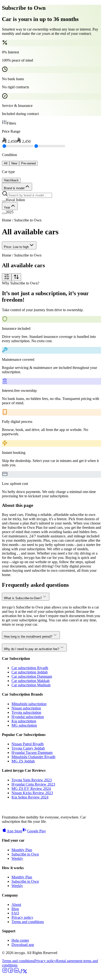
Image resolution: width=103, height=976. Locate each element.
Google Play (36, 831)
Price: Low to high (16, 247)
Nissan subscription (26, 708)
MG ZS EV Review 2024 (31, 789)
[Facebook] (10, 972)
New (14, 163)
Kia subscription (23, 721)
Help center (20, 940)
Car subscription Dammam (31, 676)
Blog (15, 909)
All (5, 163)
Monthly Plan (21, 850)
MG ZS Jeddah (23, 761)
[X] (25, 972)
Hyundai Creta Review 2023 (33, 784)
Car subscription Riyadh (29, 668)
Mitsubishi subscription (28, 704)
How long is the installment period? (28, 636)
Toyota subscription (26, 712)
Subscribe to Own (25, 854)
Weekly (17, 858)
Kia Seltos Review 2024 (29, 797)
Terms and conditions (27, 922)
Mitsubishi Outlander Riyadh (33, 757)
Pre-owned (28, 163)
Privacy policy (22, 917)
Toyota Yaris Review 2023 (31, 780)
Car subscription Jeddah (29, 672)
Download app (22, 945)
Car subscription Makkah (30, 681)
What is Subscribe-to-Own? (23, 598)
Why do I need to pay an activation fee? (31, 649)
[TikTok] (21, 972)
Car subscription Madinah (31, 685)
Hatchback (11, 180)
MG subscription (24, 725)
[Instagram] (5, 972)
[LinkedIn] (16, 972)
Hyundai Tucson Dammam (31, 752)
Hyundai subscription (27, 717)
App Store (14, 831)
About (16, 905)
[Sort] (16, 277)
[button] (51, 200)
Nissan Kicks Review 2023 (32, 793)
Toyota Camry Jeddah (28, 748)
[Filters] (6, 277)
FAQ (15, 913)
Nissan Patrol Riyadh (27, 744)
